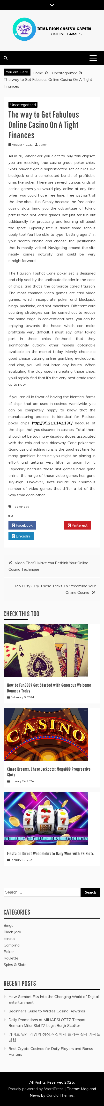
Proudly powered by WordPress (36, 1088)
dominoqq (22, 506)
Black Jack (12, 931)
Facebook (24, 525)
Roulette (11, 958)
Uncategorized (23, 104)
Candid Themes (60, 1095)
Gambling (12, 945)
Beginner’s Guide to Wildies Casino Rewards (46, 1011)
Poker (9, 951)
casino (9, 938)
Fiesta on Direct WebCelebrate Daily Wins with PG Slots (50, 853)
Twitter (52, 525)
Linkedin (22, 536)
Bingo (9, 925)
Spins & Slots (15, 964)
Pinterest (79, 525)
